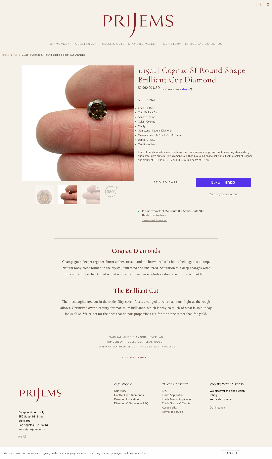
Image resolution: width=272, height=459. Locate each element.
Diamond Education (126, 399)
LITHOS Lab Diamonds (203, 43)
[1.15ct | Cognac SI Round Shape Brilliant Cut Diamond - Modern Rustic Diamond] (76, 123)
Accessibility (169, 407)
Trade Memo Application (177, 399)
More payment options (223, 194)
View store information (154, 220)
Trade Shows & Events (176, 403)
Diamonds (58, 43)
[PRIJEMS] (136, 25)
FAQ (164, 390)
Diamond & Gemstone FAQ (131, 403)
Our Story (172, 43)
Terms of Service (172, 411)
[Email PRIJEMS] (20, 437)
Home (5, 55)
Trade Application (173, 395)
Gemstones (84, 43)
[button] (268, 4)
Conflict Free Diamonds (129, 395)
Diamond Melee (141, 43)
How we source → (136, 357)
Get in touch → (219, 407)
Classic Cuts (113, 43)
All (15, 55)
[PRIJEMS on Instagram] (24, 437)
